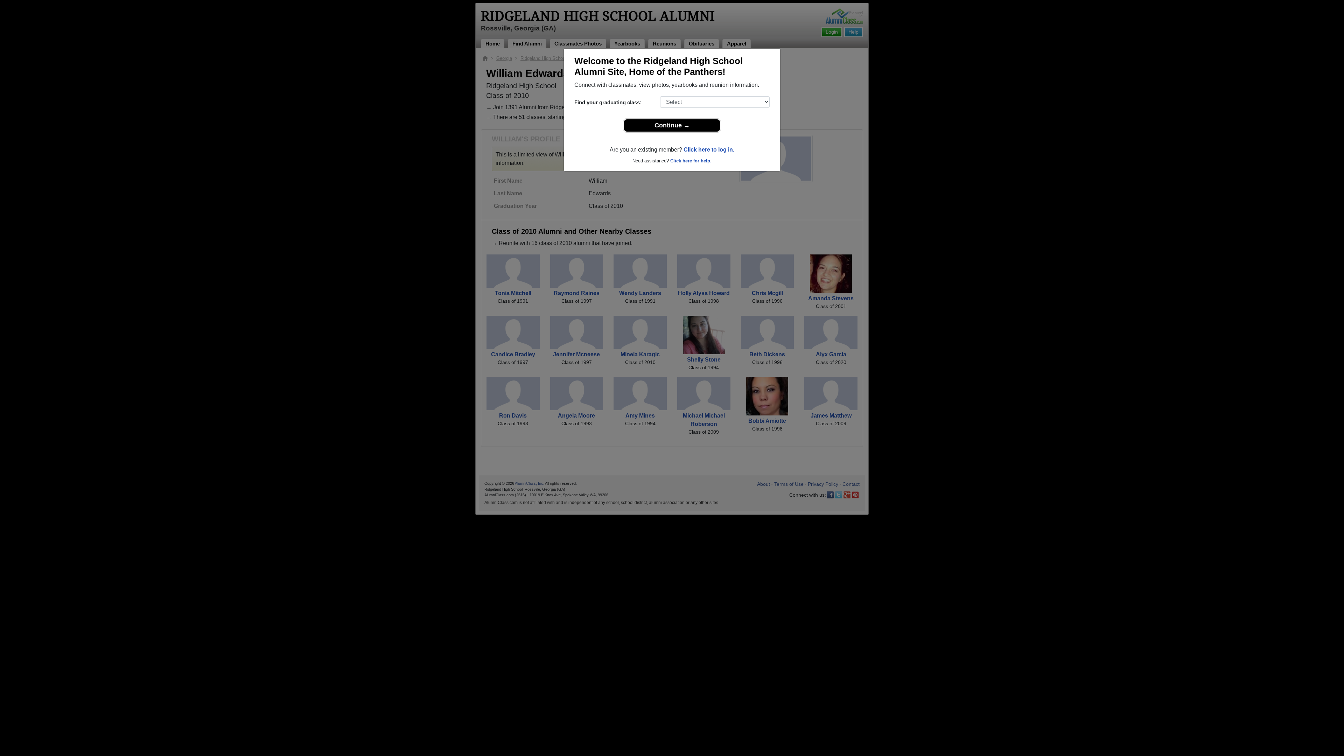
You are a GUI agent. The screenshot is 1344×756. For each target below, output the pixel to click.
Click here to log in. (709, 150)
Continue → (672, 125)
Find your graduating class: (608, 102)
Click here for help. (691, 160)
